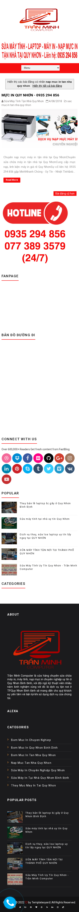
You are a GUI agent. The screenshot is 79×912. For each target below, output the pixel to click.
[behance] (52, 907)
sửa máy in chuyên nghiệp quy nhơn (38, 770)
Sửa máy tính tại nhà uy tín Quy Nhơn (45, 518)
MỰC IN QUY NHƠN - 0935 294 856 (30, 95)
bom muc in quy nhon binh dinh (34, 747)
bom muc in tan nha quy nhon (33, 755)
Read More (12, 180)
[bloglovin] (36, 907)
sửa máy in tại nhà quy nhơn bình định (40, 777)
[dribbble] (42, 907)
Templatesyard (41, 902)
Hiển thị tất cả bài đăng (47, 86)
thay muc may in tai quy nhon (33, 785)
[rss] (47, 907)
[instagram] (58, 907)
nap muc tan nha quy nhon (31, 762)
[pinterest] (31, 907)
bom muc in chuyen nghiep (31, 740)
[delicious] (63, 907)
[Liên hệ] (9, 901)
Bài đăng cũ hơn (65, 193)
